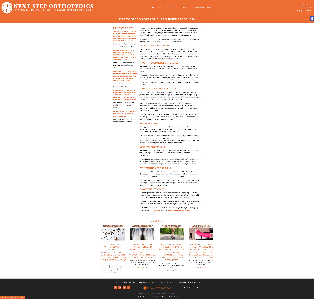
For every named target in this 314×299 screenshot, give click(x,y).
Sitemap (138, 296)
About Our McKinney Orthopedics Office (135, 282)
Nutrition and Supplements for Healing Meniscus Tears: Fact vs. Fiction (125, 114)
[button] (312, 18)
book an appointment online (179, 210)
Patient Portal (199, 8)
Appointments (169, 282)
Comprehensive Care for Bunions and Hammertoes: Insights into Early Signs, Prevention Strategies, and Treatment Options (124, 55)
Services (185, 8)
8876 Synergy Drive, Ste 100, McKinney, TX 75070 (157, 294)
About (159, 8)
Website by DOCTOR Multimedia (167, 296)
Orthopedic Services (184, 282)
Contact (210, 8)
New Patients (172, 8)
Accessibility (148, 296)
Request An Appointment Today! (12, 297)
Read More (113, 273)
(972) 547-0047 (305, 10)
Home (153, 8)
